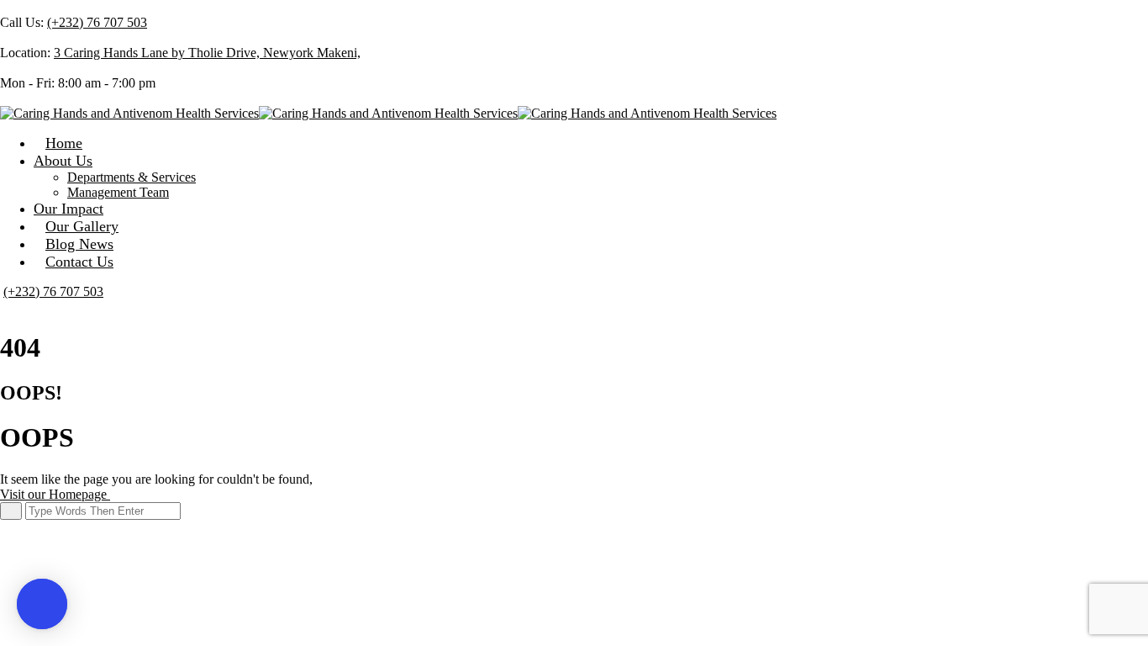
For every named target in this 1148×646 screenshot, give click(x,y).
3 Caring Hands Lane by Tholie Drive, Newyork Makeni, (207, 52)
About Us (63, 160)
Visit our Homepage (55, 494)
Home (63, 143)
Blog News (79, 244)
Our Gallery (81, 226)
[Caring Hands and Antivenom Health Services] (129, 113)
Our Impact (68, 208)
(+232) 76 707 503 (97, 22)
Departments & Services (131, 177)
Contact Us (79, 261)
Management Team (118, 192)
